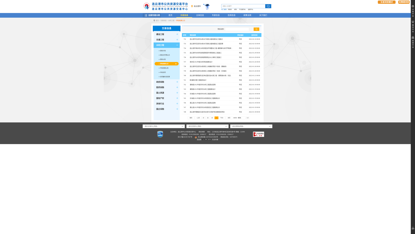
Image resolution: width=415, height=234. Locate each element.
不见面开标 (242, 9)
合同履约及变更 (165, 76)
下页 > (222, 118)
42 (208, 118)
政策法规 (247, 15)
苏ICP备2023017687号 (185, 137)
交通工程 (160, 40)
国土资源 (160, 93)
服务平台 (413, 28)
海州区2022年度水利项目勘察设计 (201, 62)
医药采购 (160, 87)
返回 (413, 229)
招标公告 (163, 59)
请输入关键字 (227, 6)
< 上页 (198, 118)
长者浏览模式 (387, 2)
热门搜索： (224, 9)
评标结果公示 (180, 20)
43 (212, 118)
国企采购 (160, 109)
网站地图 (202, 132)
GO (248, 118)
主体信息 (200, 15)
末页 (229, 118)
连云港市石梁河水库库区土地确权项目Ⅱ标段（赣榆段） (209, 66)
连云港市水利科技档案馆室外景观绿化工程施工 (206, 53)
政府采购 (160, 82)
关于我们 (263, 15)
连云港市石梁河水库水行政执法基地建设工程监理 (206, 44)
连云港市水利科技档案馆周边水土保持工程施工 (206, 57)
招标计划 (163, 50)
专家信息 (216, 15)
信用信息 (231, 15)
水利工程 (171, 20)
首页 (170, 15)
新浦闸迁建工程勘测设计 (198, 80)
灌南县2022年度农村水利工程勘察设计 (202, 89)
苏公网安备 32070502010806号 (208, 137)
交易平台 (413, 13)
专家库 (230, 9)
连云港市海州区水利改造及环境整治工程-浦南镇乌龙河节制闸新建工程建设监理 (212, 48)
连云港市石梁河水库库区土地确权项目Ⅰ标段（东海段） (209, 71)
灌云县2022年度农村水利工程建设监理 (202, 103)
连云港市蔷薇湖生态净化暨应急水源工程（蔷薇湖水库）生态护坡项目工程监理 (212, 75)
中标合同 (163, 72)
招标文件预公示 (165, 55)
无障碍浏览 (404, 2)
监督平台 (250, 9)
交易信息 (184, 15)
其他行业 (160, 104)
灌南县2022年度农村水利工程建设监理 (202, 84)
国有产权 (160, 98)
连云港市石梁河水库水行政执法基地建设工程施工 (206, 39)
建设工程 (160, 34)
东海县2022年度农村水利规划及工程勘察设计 (205, 98)
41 (203, 118)
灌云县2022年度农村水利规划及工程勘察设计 (205, 107)
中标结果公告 (164, 68)
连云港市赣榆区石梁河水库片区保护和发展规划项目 (207, 112)
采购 (235, 9)
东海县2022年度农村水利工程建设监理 (202, 94)
